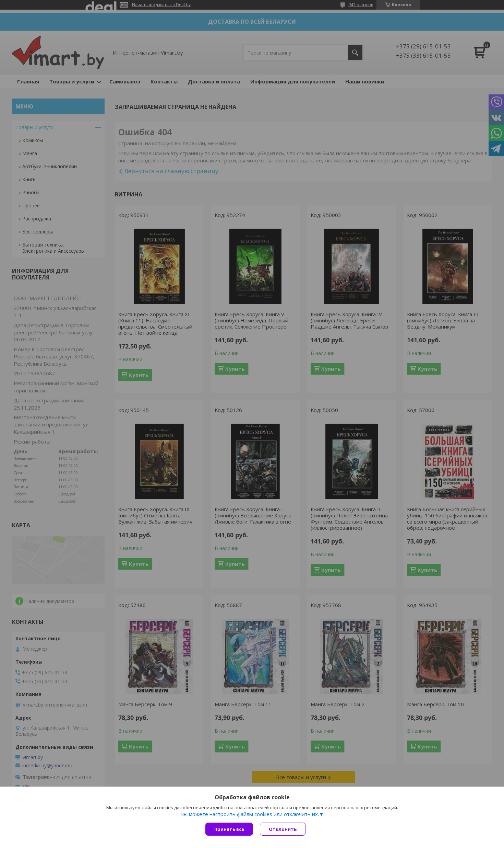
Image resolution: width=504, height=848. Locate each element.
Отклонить (283, 829)
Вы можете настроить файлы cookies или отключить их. (249, 814)
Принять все (229, 829)
